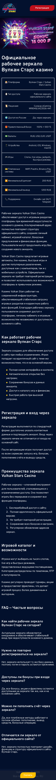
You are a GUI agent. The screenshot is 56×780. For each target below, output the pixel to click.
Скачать (28, 775)
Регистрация (42, 8)
